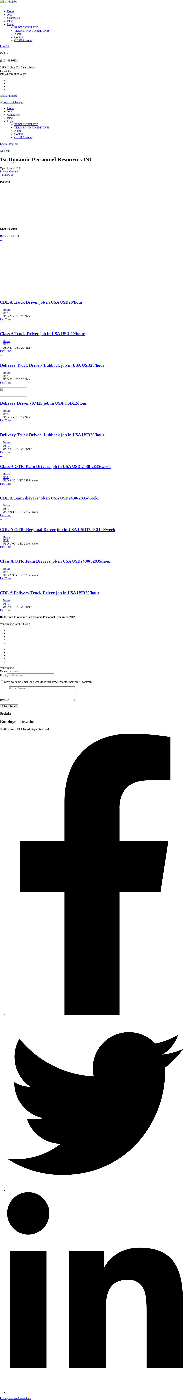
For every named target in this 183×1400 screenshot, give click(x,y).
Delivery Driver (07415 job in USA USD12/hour (43, 403)
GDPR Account (23, 40)
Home (10, 11)
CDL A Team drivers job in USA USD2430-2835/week (49, 498)
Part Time (5, 319)
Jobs (9, 14)
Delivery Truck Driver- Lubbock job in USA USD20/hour (52, 365)
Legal (10, 24)
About (17, 33)
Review (4, 699)
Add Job (5, 150)
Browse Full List (9, 236)
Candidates (13, 17)
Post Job (4, 46)
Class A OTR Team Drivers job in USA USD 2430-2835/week (55, 466)
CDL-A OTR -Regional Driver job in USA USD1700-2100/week (57, 529)
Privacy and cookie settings (15, 1398)
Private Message (9, 171)
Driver (6, 309)
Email (3, 675)
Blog (10, 21)
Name (3, 671)
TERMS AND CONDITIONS (32, 30)
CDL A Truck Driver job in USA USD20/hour (41, 302)
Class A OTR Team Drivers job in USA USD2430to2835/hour (55, 561)
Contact (18, 37)
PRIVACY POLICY (26, 27)
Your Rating (7, 667)
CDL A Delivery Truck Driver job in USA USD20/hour (50, 592)
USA (6, 313)
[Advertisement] (91, 271)
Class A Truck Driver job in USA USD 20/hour (42, 333)
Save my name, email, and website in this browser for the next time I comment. (48, 681)
